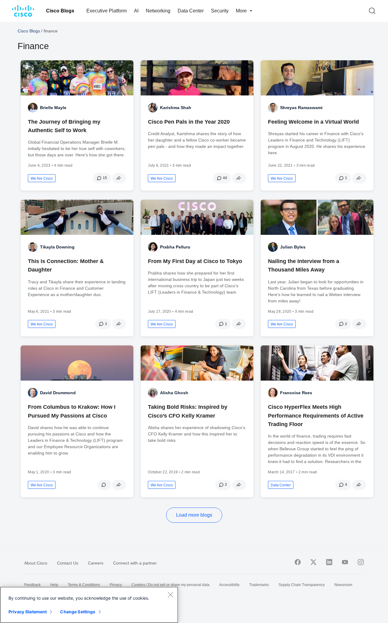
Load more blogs (194, 515)
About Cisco (35, 563)
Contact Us (67, 563)
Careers (95, 563)
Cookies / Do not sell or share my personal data (170, 585)
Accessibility (229, 585)
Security (220, 10)
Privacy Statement (27, 611)
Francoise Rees (296, 392)
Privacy (116, 585)
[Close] (170, 594)
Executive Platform (106, 10)
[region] (89, 605)
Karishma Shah (175, 107)
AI (136, 10)
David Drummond (58, 392)
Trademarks (259, 585)
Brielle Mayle (53, 107)
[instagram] (361, 562)
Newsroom (343, 585)
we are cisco (42, 178)
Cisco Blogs (60, 10)
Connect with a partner (135, 563)
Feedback (32, 585)
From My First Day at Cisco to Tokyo (196, 261)
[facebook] (298, 562)
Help (54, 585)
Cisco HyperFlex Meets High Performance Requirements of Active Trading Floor (315, 415)
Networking (158, 10)
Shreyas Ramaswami (301, 107)
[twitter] (313, 562)
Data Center (191, 10)
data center (281, 485)
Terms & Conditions (84, 585)
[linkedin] (329, 562)
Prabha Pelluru (175, 247)
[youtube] (345, 562)
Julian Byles (293, 247)
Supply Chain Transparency (302, 585)
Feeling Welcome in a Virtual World (313, 122)
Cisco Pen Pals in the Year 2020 (189, 122)
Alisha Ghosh (174, 392)
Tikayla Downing (57, 247)
